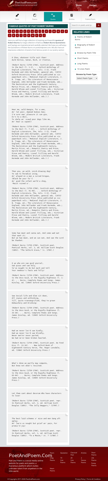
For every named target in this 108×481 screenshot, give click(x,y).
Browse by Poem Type (86, 74)
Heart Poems (52, 469)
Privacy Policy (80, 479)
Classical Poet (74, 453)
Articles (84, 453)
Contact (93, 5)
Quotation (64, 453)
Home (79, 5)
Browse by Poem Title (86, 53)
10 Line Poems (62, 460)
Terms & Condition (93, 479)
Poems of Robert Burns (83, 38)
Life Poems (93, 459)
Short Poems (82, 58)
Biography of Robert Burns (85, 46)
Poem (52, 453)
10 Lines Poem (83, 69)
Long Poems (82, 63)
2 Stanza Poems (83, 460)
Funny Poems (93, 464)
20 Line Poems (73, 460)
